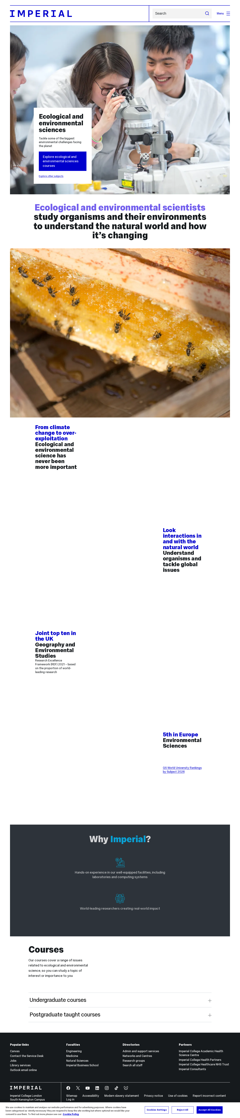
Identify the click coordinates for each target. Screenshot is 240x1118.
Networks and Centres (137, 1056)
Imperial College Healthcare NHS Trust (204, 1064)
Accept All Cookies (210, 1109)
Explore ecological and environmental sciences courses (61, 161)
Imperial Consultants (192, 1069)
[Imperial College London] (33, 1088)
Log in (70, 1099)
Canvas (15, 1051)
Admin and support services (141, 1051)
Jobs (13, 1061)
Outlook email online (23, 1070)
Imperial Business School (82, 1065)
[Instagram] (107, 1088)
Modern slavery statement (121, 1096)
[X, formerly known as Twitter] (78, 1088)
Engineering (74, 1051)
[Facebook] (68, 1088)
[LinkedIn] (97, 1088)
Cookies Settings (157, 1109)
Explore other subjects (51, 176)
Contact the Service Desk (26, 1056)
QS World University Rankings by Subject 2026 (182, 770)
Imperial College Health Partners (200, 1060)
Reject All (182, 1109)
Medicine (72, 1056)
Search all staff (132, 1065)
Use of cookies (177, 1096)
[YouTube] (88, 1088)
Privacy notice (153, 1096)
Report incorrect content (209, 1096)
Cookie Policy (71, 1114)
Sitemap (71, 1096)
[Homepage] (79, 13)
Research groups (134, 1061)
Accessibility (90, 1096)
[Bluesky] (126, 1088)
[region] (120, 1110)
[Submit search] (207, 13)
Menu (220, 13)
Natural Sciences (77, 1061)
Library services (20, 1065)
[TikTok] (116, 1088)
